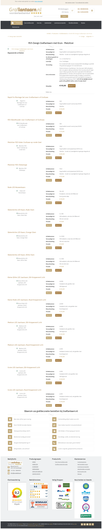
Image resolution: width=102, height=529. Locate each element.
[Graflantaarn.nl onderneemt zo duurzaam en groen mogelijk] (86, 517)
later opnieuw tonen (70, 2)
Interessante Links (82, 472)
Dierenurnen (35, 469)
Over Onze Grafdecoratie (61, 462)
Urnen (34, 462)
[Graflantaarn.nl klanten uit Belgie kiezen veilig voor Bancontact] (67, 496)
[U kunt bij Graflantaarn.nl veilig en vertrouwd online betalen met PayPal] (61, 492)
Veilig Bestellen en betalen (84, 469)
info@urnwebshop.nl (16, 473)
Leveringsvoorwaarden (83, 467)
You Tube (75, 524)
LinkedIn (50, 524)
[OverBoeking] (63, 500)
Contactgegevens (82, 462)
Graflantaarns (63, 33)
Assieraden (35, 467)
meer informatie (38, 1)
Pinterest (36, 524)
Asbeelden (35, 465)
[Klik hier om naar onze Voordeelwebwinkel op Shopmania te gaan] (86, 501)
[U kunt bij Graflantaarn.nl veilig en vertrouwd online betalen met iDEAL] (59, 487)
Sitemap (80, 474)
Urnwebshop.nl (40, 526)
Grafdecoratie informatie (61, 465)
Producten (55, 33)
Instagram (30, 524)
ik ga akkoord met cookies (82, 2)
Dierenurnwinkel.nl (32, 526)
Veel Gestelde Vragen (83, 465)
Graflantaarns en (37, 472)
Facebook (20, 524)
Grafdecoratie (36, 474)
